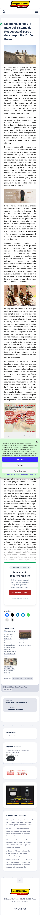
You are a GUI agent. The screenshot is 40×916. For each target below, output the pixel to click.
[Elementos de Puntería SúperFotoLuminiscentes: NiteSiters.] (25, 634)
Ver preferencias (20, 471)
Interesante (8, 689)
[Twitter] (21, 909)
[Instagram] (18, 909)
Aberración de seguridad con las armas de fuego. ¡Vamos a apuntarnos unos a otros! (20, 822)
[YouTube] (24, 909)
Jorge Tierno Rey (21, 687)
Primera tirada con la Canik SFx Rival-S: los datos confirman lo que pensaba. (18, 853)
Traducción (28, 678)
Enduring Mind (29, 436)
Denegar (20, 465)
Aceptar (20, 459)
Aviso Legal (33, 475)
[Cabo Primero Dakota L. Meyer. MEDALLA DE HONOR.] (10, 661)
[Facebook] (16, 909)
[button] (37, 441)
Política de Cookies (9, 475)
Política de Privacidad (22, 475)
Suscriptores (17, 678)
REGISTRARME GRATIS (20, 592)
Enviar (11, 758)
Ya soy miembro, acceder (20, 598)
